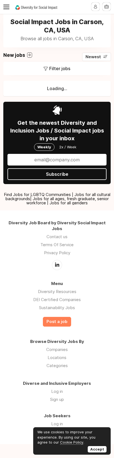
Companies (57, 349)
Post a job (57, 321)
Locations (57, 357)
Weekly (44, 147)
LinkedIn (57, 265)
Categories (57, 365)
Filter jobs (59, 68)
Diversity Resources (57, 291)
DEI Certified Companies (57, 299)
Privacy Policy (57, 252)
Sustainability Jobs (57, 307)
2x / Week (67, 147)
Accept (97, 449)
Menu (7, 7)
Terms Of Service (57, 244)
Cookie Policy (71, 442)
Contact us (57, 236)
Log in (57, 391)
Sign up (57, 399)
